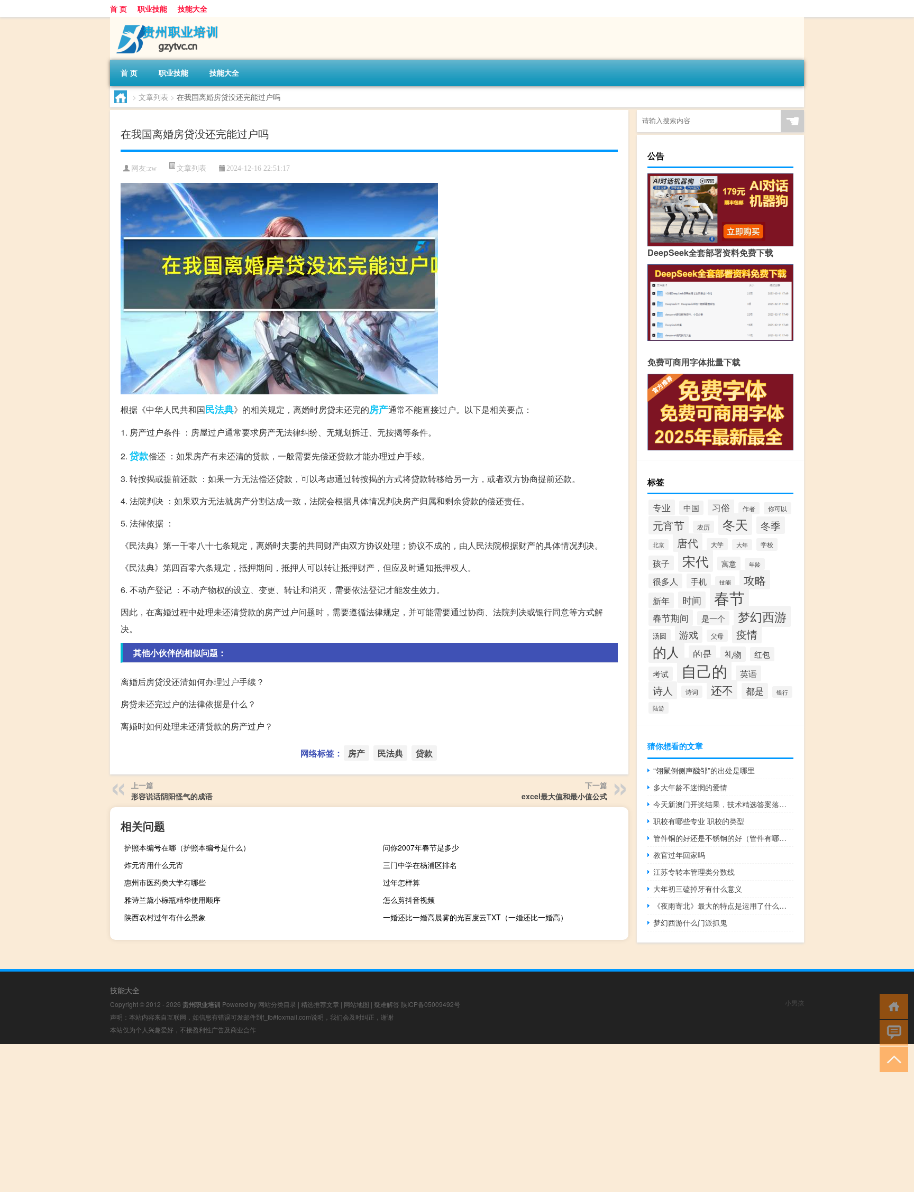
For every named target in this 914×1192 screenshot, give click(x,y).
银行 (782, 692)
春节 (729, 597)
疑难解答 (386, 1004)
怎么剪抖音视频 (409, 899)
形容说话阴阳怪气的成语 (172, 796)
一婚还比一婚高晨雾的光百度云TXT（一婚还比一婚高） (475, 917)
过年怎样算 (401, 882)
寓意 (728, 563)
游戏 (688, 634)
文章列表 (153, 96)
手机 (699, 581)
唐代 (687, 542)
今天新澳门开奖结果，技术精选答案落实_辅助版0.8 (723, 804)
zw (152, 168)
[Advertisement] (317, 1118)
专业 (662, 507)
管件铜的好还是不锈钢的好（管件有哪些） (723, 838)
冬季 (771, 525)
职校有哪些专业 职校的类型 (698, 821)
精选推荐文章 (320, 1004)
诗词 (692, 691)
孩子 (661, 563)
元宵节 (668, 525)
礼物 (733, 654)
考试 (661, 673)
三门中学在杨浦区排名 (420, 865)
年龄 (755, 564)
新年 (661, 600)
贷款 (139, 456)
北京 (658, 545)
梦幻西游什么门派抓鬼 (690, 922)
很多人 (665, 581)
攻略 (755, 579)
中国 (691, 507)
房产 (378, 409)
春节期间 (671, 617)
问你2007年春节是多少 (421, 847)
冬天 (735, 524)
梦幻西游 (762, 616)
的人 (666, 651)
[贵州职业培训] (165, 20)
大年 (742, 545)
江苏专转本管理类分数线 (694, 871)
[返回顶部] (891, 1058)
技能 (725, 582)
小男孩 (794, 1002)
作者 (749, 508)
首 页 (118, 8)
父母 (717, 635)
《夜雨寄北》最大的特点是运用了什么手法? (723, 905)
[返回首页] (891, 1006)
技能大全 (192, 8)
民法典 (219, 409)
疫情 (746, 634)
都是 (755, 691)
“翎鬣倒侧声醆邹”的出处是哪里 (704, 770)
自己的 (704, 670)
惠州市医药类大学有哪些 (165, 882)
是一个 (713, 618)
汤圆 (659, 636)
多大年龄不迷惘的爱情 (690, 787)
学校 (767, 544)
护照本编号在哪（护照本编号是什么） (187, 847)
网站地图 (356, 1004)
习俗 (721, 507)
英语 (748, 673)
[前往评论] (891, 1032)
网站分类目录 (277, 1004)
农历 (703, 526)
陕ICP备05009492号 (430, 1004)
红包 (762, 654)
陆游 (658, 708)
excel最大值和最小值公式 (564, 796)
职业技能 (152, 8)
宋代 (695, 560)
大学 (717, 544)
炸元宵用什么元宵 (154, 865)
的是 (702, 653)
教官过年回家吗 (679, 854)
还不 (722, 689)
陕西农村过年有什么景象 (165, 917)
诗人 (663, 690)
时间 (691, 600)
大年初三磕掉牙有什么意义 (697, 888)
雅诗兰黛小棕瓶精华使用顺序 (172, 899)
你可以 (777, 508)
